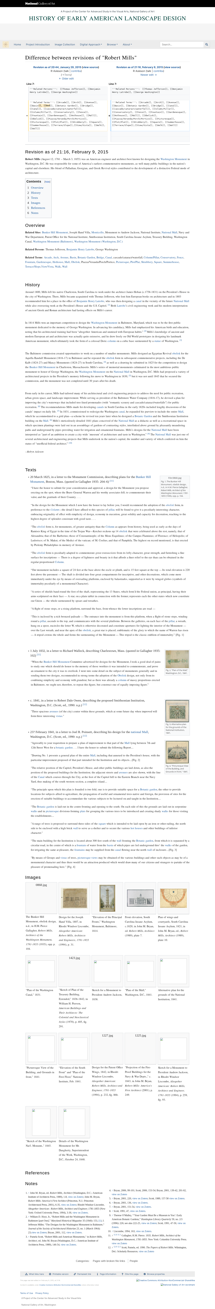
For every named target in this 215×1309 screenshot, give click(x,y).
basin (110, 845)
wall (75, 828)
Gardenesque (44, 262)
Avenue (64, 257)
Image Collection (65, 44)
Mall (67, 262)
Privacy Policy (42, 1293)
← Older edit (66, 78)
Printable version (60, 1274)
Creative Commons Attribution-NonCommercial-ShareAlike (60, 1285)
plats (82, 811)
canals (100, 407)
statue (157, 341)
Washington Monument (174, 159)
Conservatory (168, 257)
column (112, 341)
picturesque (52, 811)
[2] (145, 331)
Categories (82, 1261)
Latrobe (121, 305)
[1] (109, 304)
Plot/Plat (135, 262)
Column (55, 509)
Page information (108, 1274)
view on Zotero (75, 1197)
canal (138, 301)
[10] (70, 443)
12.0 (115, 1247)
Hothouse (58, 262)
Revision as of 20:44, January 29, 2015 (57, 67)
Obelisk (75, 262)
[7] (58, 411)
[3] (181, 340)
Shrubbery (147, 262)
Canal (108, 257)
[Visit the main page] (6, 45)
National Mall (169, 232)
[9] (148, 433)
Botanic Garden (86, 257)
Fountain (30, 262)
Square (158, 262)
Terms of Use (26, 1293)
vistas (59, 716)
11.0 (115, 1235)
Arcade (48, 257)
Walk (58, 266)
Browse (111, 44)
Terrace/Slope (33, 266)
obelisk (176, 353)
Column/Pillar (151, 257)
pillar (111, 509)
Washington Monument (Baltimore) (53, 241)
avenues (54, 711)
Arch (56, 257)
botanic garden (64, 747)
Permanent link (84, 1274)
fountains (79, 850)
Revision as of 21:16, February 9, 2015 (139, 67)
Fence (180, 257)
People (134, 1261)
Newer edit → (149, 74)
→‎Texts (66, 74)
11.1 (119, 1235)
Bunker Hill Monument (55, 232)
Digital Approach (90, 44)
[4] (105, 362)
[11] (112, 481)
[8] (51, 420)
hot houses (137, 828)
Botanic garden (148, 789)
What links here (36, 1274)
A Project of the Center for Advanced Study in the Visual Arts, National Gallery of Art (107, 11)
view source (90, 67)
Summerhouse (171, 262)
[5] (130, 375)
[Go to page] (207, 44)
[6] (39, 406)
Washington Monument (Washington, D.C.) (98, 241)
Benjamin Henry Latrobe (80, 249)
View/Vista (47, 266)
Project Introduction (38, 44)
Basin (73, 257)
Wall (64, 266)
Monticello (97, 232)
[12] (85, 704)
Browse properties (156, 1274)
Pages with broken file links (109, 1261)
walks (34, 811)
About (126, 44)
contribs (76, 71)
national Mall (139, 732)
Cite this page (131, 1274)
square (102, 823)
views (94, 857)
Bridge (100, 257)
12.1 (119, 1247)
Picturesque (122, 262)
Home (17, 44)
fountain (81, 845)
